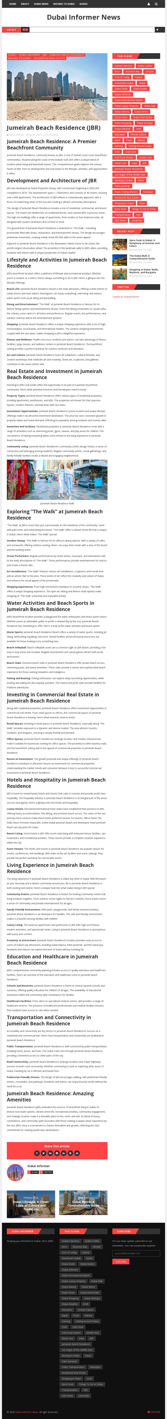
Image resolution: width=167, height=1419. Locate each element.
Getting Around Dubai (140, 145)
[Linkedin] (64, 1153)
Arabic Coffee (145, 65)
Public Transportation (126, 191)
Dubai (12, 55)
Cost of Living (122, 77)
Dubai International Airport (129, 100)
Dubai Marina (122, 111)
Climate (149, 71)
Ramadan (148, 191)
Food (129, 140)
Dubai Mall (149, 105)
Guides (83, 3)
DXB (138, 128)
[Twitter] (43, 1153)
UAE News (120, 220)
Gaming (119, 145)
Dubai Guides (140, 88)
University (136, 220)
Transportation (122, 214)
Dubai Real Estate (142, 117)
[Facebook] (37, 1153)
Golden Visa (145, 157)
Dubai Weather (122, 128)
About (25, 3)
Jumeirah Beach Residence (67, 55)
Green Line (120, 163)
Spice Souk (120, 209)
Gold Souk (130, 151)
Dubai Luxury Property (126, 105)
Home (12, 3)
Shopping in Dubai (124, 203)
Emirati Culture (138, 134)
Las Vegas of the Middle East (130, 174)
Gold (117, 151)
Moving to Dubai (64, 3)
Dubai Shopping (123, 123)
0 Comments (52, 134)
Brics (117, 71)
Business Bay (133, 71)
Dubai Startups (145, 123)
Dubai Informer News (83, 17)
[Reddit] (57, 1153)
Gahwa (141, 140)
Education (120, 134)
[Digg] (50, 1153)
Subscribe (121, 1261)
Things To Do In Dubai (144, 209)
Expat (118, 140)
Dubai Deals (121, 88)
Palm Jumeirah (122, 186)
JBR (45, 55)
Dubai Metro (141, 111)
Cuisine (138, 77)
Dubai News (41, 3)
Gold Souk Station (124, 157)
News (141, 180)
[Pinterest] (70, 1153)
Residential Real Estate (49, 58)
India (134, 163)
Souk (142, 203)
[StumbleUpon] (77, 1153)
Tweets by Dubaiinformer (125, 296)
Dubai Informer (29, 55)
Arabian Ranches (123, 65)
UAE (138, 214)
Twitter (48, 1172)
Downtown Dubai (124, 82)
